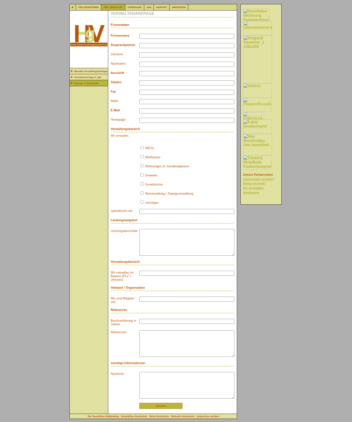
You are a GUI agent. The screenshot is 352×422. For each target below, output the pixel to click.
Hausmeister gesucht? (258, 179)
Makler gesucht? (254, 183)
